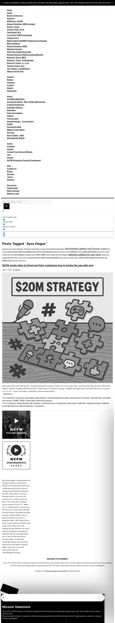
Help (9, 166)
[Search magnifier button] (6, 206)
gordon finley (101, 251)
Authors (10, 77)
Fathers (10, 116)
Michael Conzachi (14, 49)
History (10, 88)
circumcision (35, 249)
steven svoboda (63, 257)
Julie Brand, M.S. (14, 32)
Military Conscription (16, 130)
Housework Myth (14, 127)
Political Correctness (94, 403)
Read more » (8, 394)
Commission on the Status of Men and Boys (30, 398)
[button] (9, 590)
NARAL (22, 400)
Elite (31, 403)
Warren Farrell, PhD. (15, 71)
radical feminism (8, 257)
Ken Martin (107, 398)
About (9, 13)
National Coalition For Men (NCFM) (56, 571)
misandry (64, 255)
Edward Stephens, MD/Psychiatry (21, 24)
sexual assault (52, 257)
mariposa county (30, 254)
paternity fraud (105, 254)
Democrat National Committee (58, 398)
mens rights (41, 254)
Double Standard (23, 403)
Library (10, 177)
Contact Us (12, 169)
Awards (10, 149)
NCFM (17, 270)
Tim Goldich (71, 257)
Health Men (82, 403)
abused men (5, 249)
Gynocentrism (61, 403)
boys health (12, 249)
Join (9, 155)
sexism (43, 257)
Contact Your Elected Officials (19, 152)
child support (27, 249)
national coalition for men (81, 254)
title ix (77, 257)
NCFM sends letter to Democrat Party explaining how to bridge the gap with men (48, 265)
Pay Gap (10, 133)
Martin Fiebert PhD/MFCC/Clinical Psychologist (27, 41)
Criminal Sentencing (15, 105)
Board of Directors (15, 16)
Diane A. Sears (13, 27)
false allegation (37, 252)
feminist (80, 251)
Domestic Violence (15, 108)
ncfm (98, 254)
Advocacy (12, 403)
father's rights (66, 251)
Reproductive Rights (16, 138)
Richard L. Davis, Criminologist (20, 60)
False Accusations (15, 113)
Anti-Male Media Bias (16, 99)
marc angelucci (19, 255)
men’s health (50, 255)
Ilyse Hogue (86, 398)
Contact (10, 85)
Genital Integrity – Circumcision (20, 121)
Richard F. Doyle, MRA (16, 57)
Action (10, 144)
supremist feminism (26, 406)
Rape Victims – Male (15, 135)
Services (10, 180)
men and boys (7, 400)
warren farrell (22, 260)
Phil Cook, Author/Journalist (19, 52)
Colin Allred (10, 398)
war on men (15, 260)
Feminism (37, 403)
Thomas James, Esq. (16, 66)
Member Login (13, 194)
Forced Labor (13, 119)
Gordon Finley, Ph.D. (15, 30)
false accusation (13, 252)
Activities (11, 146)
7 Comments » (39, 406)
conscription (43, 249)
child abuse (19, 249)
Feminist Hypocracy (48, 403)
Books (10, 171)
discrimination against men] (78, 248)
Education (11, 110)
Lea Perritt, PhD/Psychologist (19, 35)
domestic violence (100, 249)
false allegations (48, 252)
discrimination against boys (56, 249)
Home (9, 10)
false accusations (25, 252)
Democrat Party (75, 398)
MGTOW (58, 254)
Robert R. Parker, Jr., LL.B (18, 63)
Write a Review (13, 191)
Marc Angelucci (13, 44)
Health (9, 124)
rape (16, 257)
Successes (11, 185)
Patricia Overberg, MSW (17, 46)
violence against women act (94, 257)
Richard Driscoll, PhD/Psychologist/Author (25, 55)
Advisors (11, 18)
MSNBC (16, 400)
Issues (10, 96)
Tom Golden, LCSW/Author (18, 69)
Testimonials (12, 188)
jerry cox (10, 255)
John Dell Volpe (96, 398)
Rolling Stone (30, 400)
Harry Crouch (72, 403)
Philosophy (12, 91)
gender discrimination (90, 252)
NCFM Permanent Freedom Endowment (24, 160)
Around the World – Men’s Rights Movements (26, 102)
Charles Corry (13, 38)
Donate (10, 158)
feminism (73, 251)
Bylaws (10, 80)
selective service (22, 257)
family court (58, 252)
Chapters (11, 83)
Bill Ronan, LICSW (15, 21)
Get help (10, 174)
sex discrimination (34, 257)
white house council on (44, 400)
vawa (81, 257)
